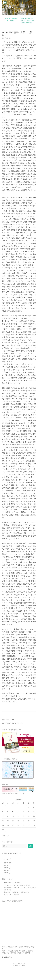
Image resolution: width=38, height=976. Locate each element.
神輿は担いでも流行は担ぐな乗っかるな (16, 892)
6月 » (8, 836)
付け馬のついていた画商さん (13, 882)
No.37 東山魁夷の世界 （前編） (11, 19)
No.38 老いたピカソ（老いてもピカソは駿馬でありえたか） (27, 20)
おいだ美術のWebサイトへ (12, 723)
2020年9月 (7, 873)
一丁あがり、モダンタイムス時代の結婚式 (17, 885)
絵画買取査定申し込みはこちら (11, 853)
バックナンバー (8, 719)
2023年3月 (7, 868)
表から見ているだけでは (11, 895)
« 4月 (3, 836)
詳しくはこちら (7, 957)
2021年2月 (7, 870)
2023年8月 (7, 865)
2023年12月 (7, 863)
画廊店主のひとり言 (19, 6)
